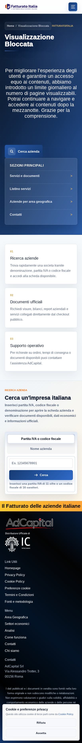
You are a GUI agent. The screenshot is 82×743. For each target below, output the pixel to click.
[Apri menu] (72, 6)
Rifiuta (41, 722)
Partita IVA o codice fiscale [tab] (41, 439)
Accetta (41, 733)
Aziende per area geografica (31, 201)
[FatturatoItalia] (21, 7)
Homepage (12, 568)
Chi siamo (12, 650)
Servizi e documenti (24, 176)
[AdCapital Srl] (30, 523)
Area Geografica (16, 617)
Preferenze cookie (17, 588)
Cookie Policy (14, 581)
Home (10, 25)
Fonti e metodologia (19, 601)
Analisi (10, 630)
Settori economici (17, 623)
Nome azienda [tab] (41, 449)
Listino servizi (20, 189)
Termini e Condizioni (19, 595)
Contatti (16, 214)
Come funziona (15, 637)
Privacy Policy (15, 575)
